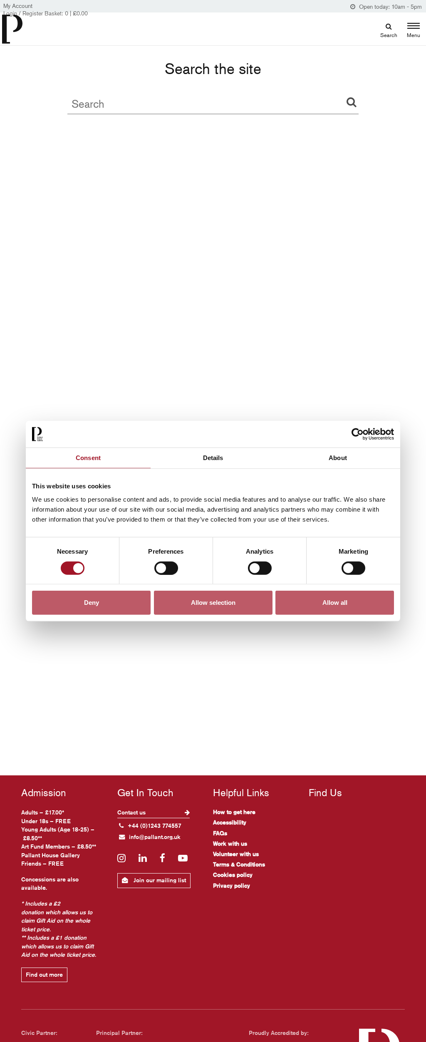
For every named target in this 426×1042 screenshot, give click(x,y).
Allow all (334, 602)
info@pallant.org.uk (155, 837)
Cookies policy (233, 875)
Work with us (230, 843)
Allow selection (213, 602)
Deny (91, 602)
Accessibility (229, 822)
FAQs (220, 833)
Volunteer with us (236, 854)
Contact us (132, 812)
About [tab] (338, 457)
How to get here (234, 812)
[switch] (166, 567)
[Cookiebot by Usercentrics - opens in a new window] (357, 434)
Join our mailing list (159, 880)
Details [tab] (213, 457)
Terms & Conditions (239, 864)
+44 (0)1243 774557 (154, 825)
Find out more (44, 974)
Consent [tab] (88, 457)
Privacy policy (231, 885)
